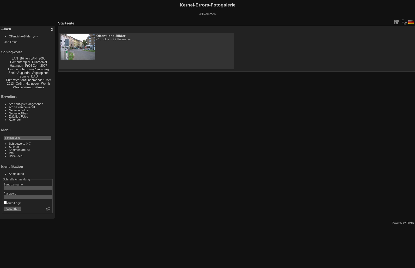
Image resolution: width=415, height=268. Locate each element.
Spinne (24, 76)
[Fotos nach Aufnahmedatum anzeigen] (404, 22)
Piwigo (410, 222)
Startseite (66, 23)
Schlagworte (17, 143)
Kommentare (17, 149)
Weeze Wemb (22, 87)
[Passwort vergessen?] (47, 210)
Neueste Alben (18, 113)
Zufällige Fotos (18, 116)
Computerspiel (20, 62)
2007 (43, 65)
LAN (15, 58)
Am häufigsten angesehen (26, 104)
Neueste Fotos (18, 110)
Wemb (45, 83)
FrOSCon (31, 65)
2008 (42, 58)
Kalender (15, 119)
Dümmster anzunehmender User (28, 80)
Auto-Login (14, 203)
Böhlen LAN (28, 58)
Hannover (32, 83)
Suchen (14, 146)
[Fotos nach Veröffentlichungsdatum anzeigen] (397, 22)
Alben (6, 29)
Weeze (39, 87)
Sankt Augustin (19, 73)
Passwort (10, 193)
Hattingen (16, 65)
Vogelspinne (40, 73)
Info (11, 153)
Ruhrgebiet (39, 62)
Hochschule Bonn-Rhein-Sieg (28, 69)
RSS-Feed (16, 156)
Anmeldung (16, 173)
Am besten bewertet (22, 107)
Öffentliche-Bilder (20, 36)
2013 (10, 83)
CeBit (20, 83)
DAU (34, 76)
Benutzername (13, 184)
